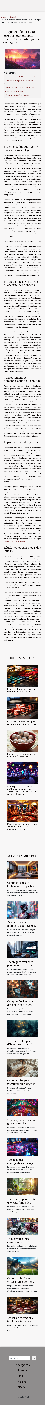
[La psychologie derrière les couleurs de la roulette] (22, 676)
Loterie (22, 1370)
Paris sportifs (22, 1365)
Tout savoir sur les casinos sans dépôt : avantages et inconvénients (19, 1244)
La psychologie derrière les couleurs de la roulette (21, 690)
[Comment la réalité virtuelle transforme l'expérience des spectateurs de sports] (22, 1265)
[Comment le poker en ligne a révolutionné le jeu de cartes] (22, 708)
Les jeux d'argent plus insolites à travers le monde (20, 1321)
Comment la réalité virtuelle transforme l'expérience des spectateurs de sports (20, 1283)
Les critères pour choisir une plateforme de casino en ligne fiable (22, 1203)
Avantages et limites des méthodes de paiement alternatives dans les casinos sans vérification (21, 790)
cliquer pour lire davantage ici (15, 541)
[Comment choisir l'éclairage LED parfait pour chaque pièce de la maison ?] (22, 870)
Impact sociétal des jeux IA (14, 91)
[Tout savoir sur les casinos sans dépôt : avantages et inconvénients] (22, 1226)
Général (13, 17)
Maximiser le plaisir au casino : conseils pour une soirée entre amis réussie (22, 826)
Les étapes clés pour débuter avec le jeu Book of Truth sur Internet (22, 1044)
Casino (22, 1382)
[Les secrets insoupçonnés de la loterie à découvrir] (22, 741)
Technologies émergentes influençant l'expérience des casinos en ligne (21, 1164)
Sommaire (11, 72)
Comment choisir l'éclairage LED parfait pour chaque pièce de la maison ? (21, 887)
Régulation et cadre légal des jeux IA (17, 95)
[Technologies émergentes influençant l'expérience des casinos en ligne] (22, 1147)
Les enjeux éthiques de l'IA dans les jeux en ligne (21, 77)
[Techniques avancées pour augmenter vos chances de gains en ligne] (22, 949)
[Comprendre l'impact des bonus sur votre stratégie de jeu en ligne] (22, 989)
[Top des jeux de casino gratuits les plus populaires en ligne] (22, 1107)
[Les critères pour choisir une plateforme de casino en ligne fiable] (22, 1186)
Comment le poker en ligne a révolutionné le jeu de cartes (22, 722)
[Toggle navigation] (4, 5)
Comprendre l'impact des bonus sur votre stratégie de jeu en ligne (21, 1005)
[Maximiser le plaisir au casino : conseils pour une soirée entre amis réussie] (22, 811)
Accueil (4, 17)
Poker (22, 1376)
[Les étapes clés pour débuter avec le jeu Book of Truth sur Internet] (22, 1028)
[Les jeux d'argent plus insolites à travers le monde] (22, 1305)
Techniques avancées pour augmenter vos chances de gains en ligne (20, 967)
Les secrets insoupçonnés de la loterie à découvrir (21, 755)
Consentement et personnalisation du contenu (20, 87)
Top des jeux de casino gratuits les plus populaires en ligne (21, 1123)
